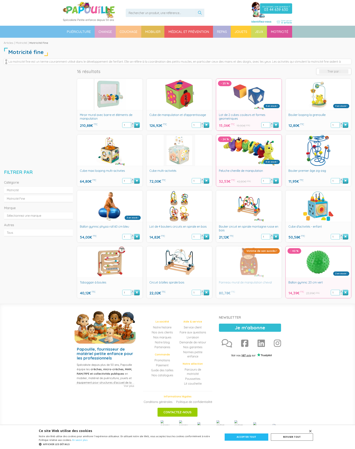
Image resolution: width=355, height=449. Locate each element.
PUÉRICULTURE (79, 32)
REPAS (222, 32)
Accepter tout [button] (246, 436)
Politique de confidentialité (194, 402)
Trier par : (333, 71)
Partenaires (162, 347)
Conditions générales (158, 402)
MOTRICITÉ (279, 32)
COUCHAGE (128, 32)
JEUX (259, 32)
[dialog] (177, 437)
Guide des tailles (162, 370)
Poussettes (192, 379)
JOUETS (241, 32)
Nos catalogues (162, 375)
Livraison (193, 337)
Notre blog (162, 342)
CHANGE (105, 32)
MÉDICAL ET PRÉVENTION (188, 32)
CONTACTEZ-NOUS (177, 412)
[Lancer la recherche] (199, 13)
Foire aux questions (193, 332)
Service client (193, 327)
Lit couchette (193, 383)
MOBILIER (152, 32)
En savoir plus (79, 440)
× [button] (310, 431)
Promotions (162, 360)
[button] (128, 444)
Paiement (162, 365)
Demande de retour (192, 342)
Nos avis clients (162, 332)
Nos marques (162, 337)
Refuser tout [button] (292, 436)
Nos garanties (192, 347)
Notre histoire (162, 327)
